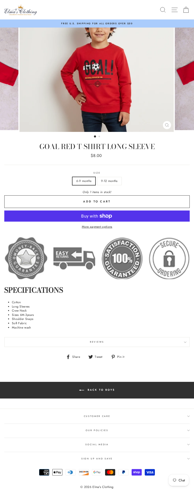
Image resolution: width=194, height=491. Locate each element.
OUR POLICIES (97, 430)
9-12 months (109, 181)
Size (97, 172)
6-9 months (83, 181)
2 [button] (100, 137)
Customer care (97, 416)
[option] (97, 23)
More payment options (97, 227)
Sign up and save (97, 458)
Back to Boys (100, 390)
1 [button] (95, 136)
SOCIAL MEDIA (96, 444)
